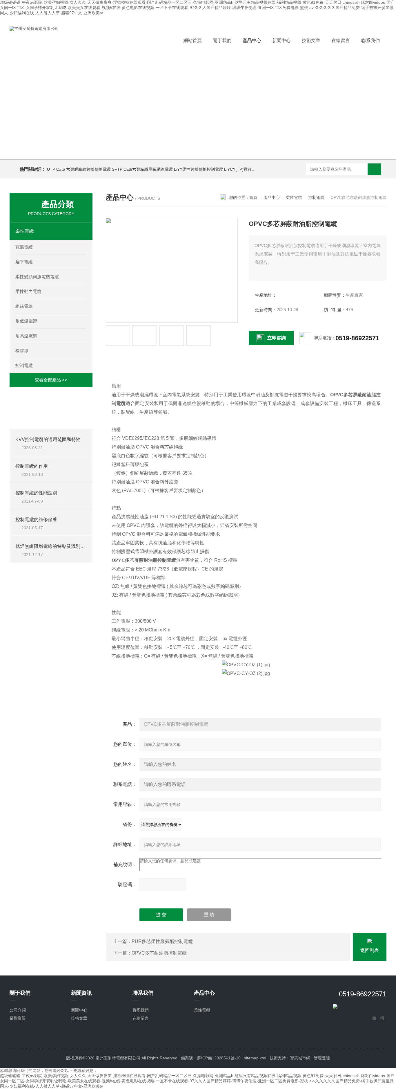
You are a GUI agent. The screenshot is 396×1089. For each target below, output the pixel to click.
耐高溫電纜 (26, 335)
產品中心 (252, 40)
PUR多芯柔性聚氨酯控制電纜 (162, 941)
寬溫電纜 (24, 246)
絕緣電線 (24, 306)
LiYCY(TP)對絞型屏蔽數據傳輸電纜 (256, 169)
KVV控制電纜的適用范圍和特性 (48, 439)
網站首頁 (192, 40)
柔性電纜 (24, 230)
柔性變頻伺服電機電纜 (37, 276)
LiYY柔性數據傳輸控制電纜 (198, 169)
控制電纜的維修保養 (36, 519)
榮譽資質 (18, 1018)
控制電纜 (24, 365)
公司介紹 (18, 1010)
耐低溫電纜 (26, 320)
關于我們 (222, 40)
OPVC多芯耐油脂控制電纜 (159, 953)
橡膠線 (21, 350)
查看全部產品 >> (51, 379)
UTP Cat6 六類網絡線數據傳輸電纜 (79, 169)
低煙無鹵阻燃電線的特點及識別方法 (52, 546)
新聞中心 (281, 40)
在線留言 (340, 40)
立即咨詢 (276, 337)
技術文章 (311, 40)
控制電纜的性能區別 (36, 492)
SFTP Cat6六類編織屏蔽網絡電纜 (142, 169)
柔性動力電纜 (28, 291)
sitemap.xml (255, 1058)
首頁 (253, 197)
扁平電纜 (24, 261)
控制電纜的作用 (31, 466)
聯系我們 (370, 40)
